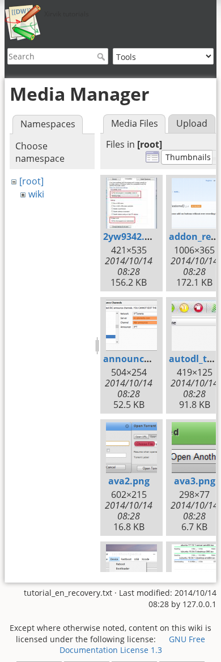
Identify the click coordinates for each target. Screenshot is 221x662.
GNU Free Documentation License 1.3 (133, 645)
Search (102, 57)
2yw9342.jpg (130, 236)
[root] (31, 181)
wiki (36, 194)
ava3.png (194, 481)
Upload (191, 123)
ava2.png (129, 481)
